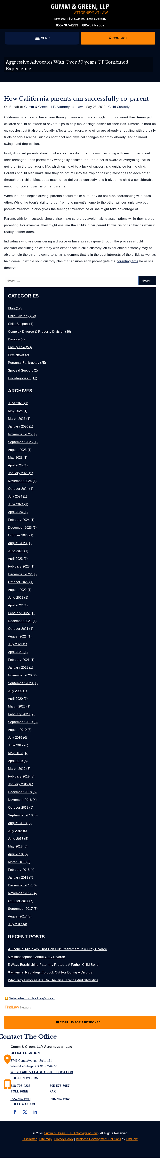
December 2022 (20, 574)
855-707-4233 (67, 25)
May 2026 (15, 411)
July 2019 (15, 737)
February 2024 (18, 520)
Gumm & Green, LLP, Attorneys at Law (53, 107)
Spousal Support (20, 370)
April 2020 (15, 699)
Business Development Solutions (98, 1139)
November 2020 (20, 675)
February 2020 (18, 714)
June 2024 (15, 504)
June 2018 (15, 839)
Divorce (14, 339)
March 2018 (16, 862)
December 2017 (20, 885)
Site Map (45, 1139)
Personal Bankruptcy (23, 363)
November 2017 (20, 893)
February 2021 (18, 660)
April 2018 (15, 854)
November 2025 (20, 434)
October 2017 (18, 901)
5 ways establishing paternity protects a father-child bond (53, 964)
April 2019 (15, 761)
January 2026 (18, 426)
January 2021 (18, 667)
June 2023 (15, 551)
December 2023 (20, 527)
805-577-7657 (93, 25)
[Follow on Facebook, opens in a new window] (15, 1112)
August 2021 (17, 636)
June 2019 (15, 745)
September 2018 (20, 815)
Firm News (16, 355)
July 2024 (15, 496)
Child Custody (119, 107)
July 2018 (15, 831)
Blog (11, 308)
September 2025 (20, 442)
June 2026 (15, 403)
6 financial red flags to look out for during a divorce (50, 972)
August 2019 (17, 730)
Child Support (18, 324)
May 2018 (15, 846)
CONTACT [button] (120, 38)
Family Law (16, 347)
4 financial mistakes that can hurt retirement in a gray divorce (57, 949)
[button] (42, 38)
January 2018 (18, 877)
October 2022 (18, 582)
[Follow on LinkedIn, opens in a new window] (35, 1112)
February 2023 (18, 566)
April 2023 (15, 559)
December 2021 (20, 621)
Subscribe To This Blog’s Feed (32, 998)
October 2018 (18, 807)
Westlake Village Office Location (42, 1072)
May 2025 (15, 457)
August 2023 (17, 543)
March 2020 (16, 706)
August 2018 (17, 823)
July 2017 (15, 924)
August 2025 (17, 450)
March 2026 (16, 419)
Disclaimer (29, 1139)
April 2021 (15, 652)
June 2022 (15, 597)
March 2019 (16, 769)
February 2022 (18, 613)
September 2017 (20, 908)
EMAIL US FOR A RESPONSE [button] (80, 1022)
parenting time (127, 261)
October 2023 (18, 535)
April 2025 (15, 465)
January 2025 (18, 473)
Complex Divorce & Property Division (36, 331)
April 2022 (15, 605)
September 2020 (20, 683)
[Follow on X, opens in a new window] (25, 1112)
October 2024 (18, 489)
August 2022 (17, 590)
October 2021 (18, 629)
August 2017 (17, 916)
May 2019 (15, 753)
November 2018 (20, 800)
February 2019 (18, 776)
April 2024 (15, 512)
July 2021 (15, 644)
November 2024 (20, 481)
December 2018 (20, 792)
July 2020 (15, 691)
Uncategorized (19, 378)
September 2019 (20, 722)
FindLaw (132, 1139)
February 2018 (18, 870)
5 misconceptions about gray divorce (36, 957)
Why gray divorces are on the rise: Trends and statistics (53, 980)
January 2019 (18, 784)
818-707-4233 (20, 1085)
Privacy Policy (63, 1139)
